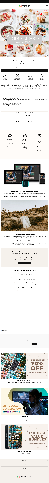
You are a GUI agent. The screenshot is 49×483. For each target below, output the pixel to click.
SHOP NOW (24, 385)
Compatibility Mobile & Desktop (24, 112)
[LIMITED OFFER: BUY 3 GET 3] (24, 366)
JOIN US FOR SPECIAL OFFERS (24, 472)
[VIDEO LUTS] (24, 401)
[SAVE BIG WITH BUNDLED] (24, 437)
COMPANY (24, 460)
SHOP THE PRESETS (24, 263)
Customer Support (24, 117)
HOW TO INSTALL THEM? (24, 115)
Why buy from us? (24, 110)
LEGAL (24, 468)
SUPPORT (24, 464)
